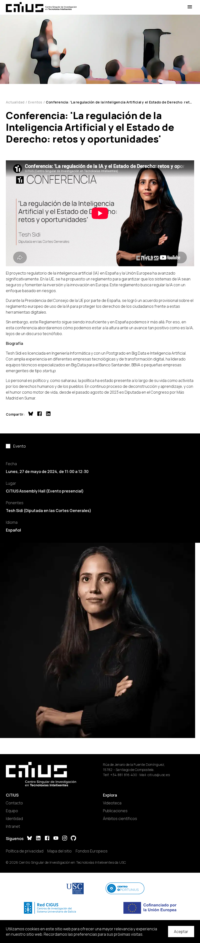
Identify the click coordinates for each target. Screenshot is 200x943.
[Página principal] (41, 7)
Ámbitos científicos (120, 818)
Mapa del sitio (59, 851)
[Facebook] (47, 838)
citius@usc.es (159, 774)
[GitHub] (73, 838)
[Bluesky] (29, 838)
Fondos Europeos (92, 851)
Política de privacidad (24, 851)
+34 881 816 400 (123, 774)
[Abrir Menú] (189, 7)
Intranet (13, 826)
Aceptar (181, 931)
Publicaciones (115, 810)
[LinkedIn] (38, 838)
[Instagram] (65, 838)
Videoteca (112, 803)
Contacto (14, 803)
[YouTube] (56, 838)
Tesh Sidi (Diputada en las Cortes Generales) (48, 510)
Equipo (12, 810)
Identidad (14, 818)
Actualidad (15, 102)
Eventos (35, 102)
